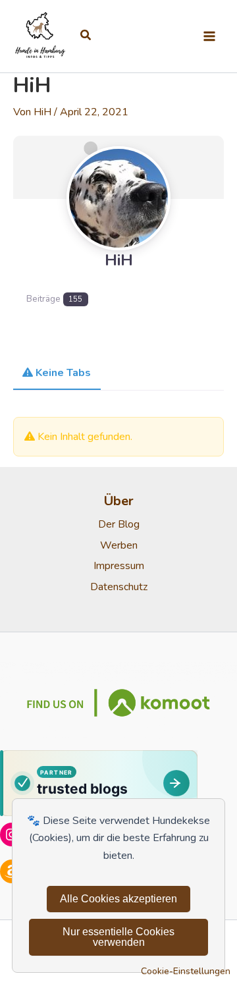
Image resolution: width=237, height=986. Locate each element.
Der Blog (119, 524)
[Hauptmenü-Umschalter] (209, 36)
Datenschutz (118, 587)
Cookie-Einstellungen (185, 971)
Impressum (118, 566)
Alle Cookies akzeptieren (118, 898)
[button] (86, 36)
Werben (119, 545)
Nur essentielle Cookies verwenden (118, 937)
